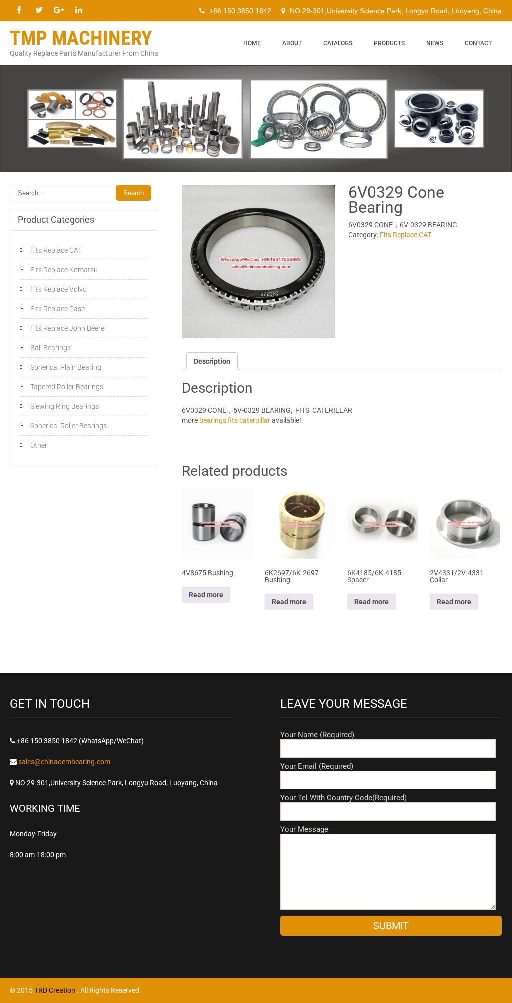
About (292, 43)
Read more (206, 595)
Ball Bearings (50, 348)
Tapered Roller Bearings (67, 387)
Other (39, 445)
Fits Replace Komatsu (64, 270)
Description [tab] (212, 361)
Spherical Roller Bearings (68, 426)
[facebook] (19, 10)
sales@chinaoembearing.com (64, 762)
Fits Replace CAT (406, 235)
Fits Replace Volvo (58, 289)
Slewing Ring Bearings (64, 406)
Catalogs (338, 43)
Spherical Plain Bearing (66, 367)
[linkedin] (79, 10)
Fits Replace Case (57, 309)
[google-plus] (59, 10)
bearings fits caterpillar (235, 420)
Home (252, 43)
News (435, 43)
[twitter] (39, 10)
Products (389, 43)
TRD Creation (55, 990)
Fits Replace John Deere (67, 328)
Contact (478, 43)
